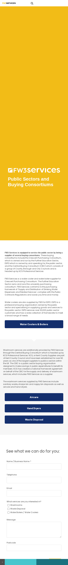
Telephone (12, 474)
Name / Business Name (18, 461)
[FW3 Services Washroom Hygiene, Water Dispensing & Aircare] (9, 3)
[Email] (52, 562)
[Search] (32, 3)
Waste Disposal (17, 508)
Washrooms (16, 505)
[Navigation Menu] (38, 3)
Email (9, 488)
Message (11, 519)
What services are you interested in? (24, 501)
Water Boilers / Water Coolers (24, 512)
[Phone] (20, 562)
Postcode (11, 542)
